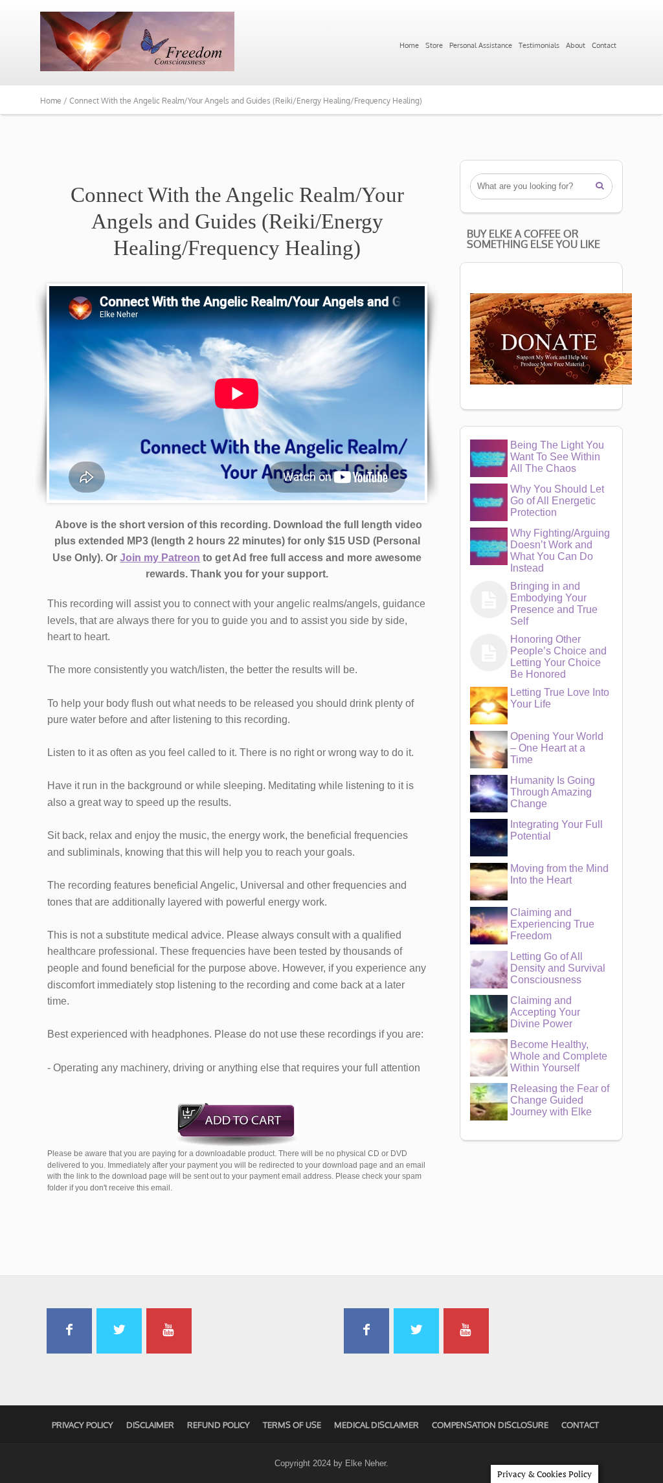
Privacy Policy (82, 1425)
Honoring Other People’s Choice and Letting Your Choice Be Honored (558, 657)
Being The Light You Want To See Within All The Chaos (557, 457)
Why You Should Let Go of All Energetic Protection (557, 501)
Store (434, 45)
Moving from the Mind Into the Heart (559, 874)
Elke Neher (365, 1463)
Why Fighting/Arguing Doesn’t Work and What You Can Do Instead (560, 551)
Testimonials (539, 45)
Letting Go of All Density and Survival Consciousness (557, 968)
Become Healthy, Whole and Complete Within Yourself (558, 1056)
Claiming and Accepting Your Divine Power (545, 1012)
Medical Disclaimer (376, 1425)
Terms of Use (292, 1425)
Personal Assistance (480, 45)
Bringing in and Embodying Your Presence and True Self (554, 604)
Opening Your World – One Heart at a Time (556, 748)
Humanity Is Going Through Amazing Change (552, 792)
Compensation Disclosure (490, 1425)
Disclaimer (150, 1425)
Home (409, 45)
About (575, 45)
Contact (604, 45)
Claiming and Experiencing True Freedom (552, 924)
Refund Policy (218, 1425)
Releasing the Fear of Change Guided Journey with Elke (559, 1100)
